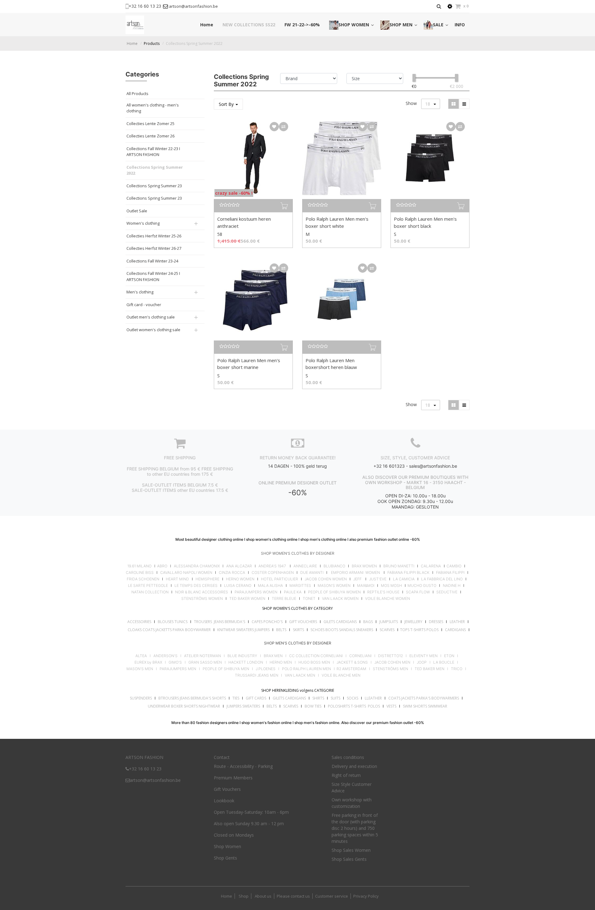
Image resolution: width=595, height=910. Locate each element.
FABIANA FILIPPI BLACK (408, 572)
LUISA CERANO (237, 585)
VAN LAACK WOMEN (340, 598)
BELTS (281, 629)
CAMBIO (454, 566)
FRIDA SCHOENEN (143, 579)
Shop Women (227, 846)
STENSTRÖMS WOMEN (202, 598)
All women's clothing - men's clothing (152, 108)
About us (262, 896)
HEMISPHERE (207, 579)
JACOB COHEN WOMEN (326, 579)
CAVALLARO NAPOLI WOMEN (186, 572)
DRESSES (436, 621)
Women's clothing (143, 223)
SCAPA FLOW (418, 592)
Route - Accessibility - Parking (243, 766)
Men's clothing (139, 292)
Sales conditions (348, 757)
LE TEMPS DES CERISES (196, 585)
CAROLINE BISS (140, 572)
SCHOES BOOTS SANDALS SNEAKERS (342, 629)
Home (132, 43)
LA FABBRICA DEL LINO (442, 579)
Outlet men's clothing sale (150, 317)
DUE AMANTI (312, 572)
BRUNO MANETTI (398, 566)
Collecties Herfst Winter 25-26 (153, 236)
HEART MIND (177, 579)
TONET (309, 598)
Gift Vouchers (227, 789)
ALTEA (141, 656)
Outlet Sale (136, 211)
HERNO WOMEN (240, 579)
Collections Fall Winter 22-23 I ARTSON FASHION (153, 152)
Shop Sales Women (351, 850)
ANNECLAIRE (305, 566)
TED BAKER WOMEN (247, 598)
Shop (244, 896)
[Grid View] (453, 104)
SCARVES (387, 629)
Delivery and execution (354, 766)
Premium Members (233, 778)
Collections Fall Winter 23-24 (152, 261)
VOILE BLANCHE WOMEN (387, 598)
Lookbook (224, 801)
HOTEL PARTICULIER (279, 579)
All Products (137, 93)
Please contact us (293, 896)
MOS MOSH (391, 585)
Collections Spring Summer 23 (154, 185)
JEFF (357, 579)
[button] (274, 126)
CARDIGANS (455, 629)
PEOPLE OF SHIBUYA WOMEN (334, 592)
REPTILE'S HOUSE (383, 592)
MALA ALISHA (270, 585)
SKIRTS (298, 629)
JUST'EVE (377, 579)
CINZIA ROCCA (232, 572)
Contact (222, 757)
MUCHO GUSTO (421, 585)
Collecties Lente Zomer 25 (150, 123)
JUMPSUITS (388, 621)
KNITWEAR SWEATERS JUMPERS (243, 629)
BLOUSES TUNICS (172, 621)
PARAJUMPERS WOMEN (256, 592)
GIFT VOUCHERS (303, 621)
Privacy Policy (366, 896)
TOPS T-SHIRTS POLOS (419, 629)
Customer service (331, 896)
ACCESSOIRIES (139, 621)
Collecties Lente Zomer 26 (150, 136)
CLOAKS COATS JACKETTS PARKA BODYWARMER (169, 629)
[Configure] (450, 6)
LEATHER (457, 621)
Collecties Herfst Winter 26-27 (153, 248)
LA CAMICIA (404, 579)
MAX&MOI (365, 585)
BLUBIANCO (334, 566)
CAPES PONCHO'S (267, 621)
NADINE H (452, 585)
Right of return (346, 775)
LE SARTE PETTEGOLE (148, 585)
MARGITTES (300, 585)
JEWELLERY (413, 621)
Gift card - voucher (143, 304)
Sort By (227, 104)
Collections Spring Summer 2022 (194, 43)
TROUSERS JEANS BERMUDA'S (219, 621)
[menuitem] (207, 24)
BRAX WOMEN (364, 566)
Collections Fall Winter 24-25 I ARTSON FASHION (153, 276)
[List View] (464, 104)
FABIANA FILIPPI (450, 572)
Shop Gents (225, 858)
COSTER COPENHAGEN (273, 572)
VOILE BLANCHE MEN (341, 675)
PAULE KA (293, 592)
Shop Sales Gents (349, 859)
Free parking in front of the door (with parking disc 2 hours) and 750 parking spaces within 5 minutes (355, 828)
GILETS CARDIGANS (340, 621)
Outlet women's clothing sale (153, 329)
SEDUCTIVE (446, 592)
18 (428, 104)
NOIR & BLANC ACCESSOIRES (201, 592)
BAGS (368, 621)
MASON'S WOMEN (334, 585)
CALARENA (431, 566)
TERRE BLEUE (284, 598)
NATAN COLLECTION (150, 592)
